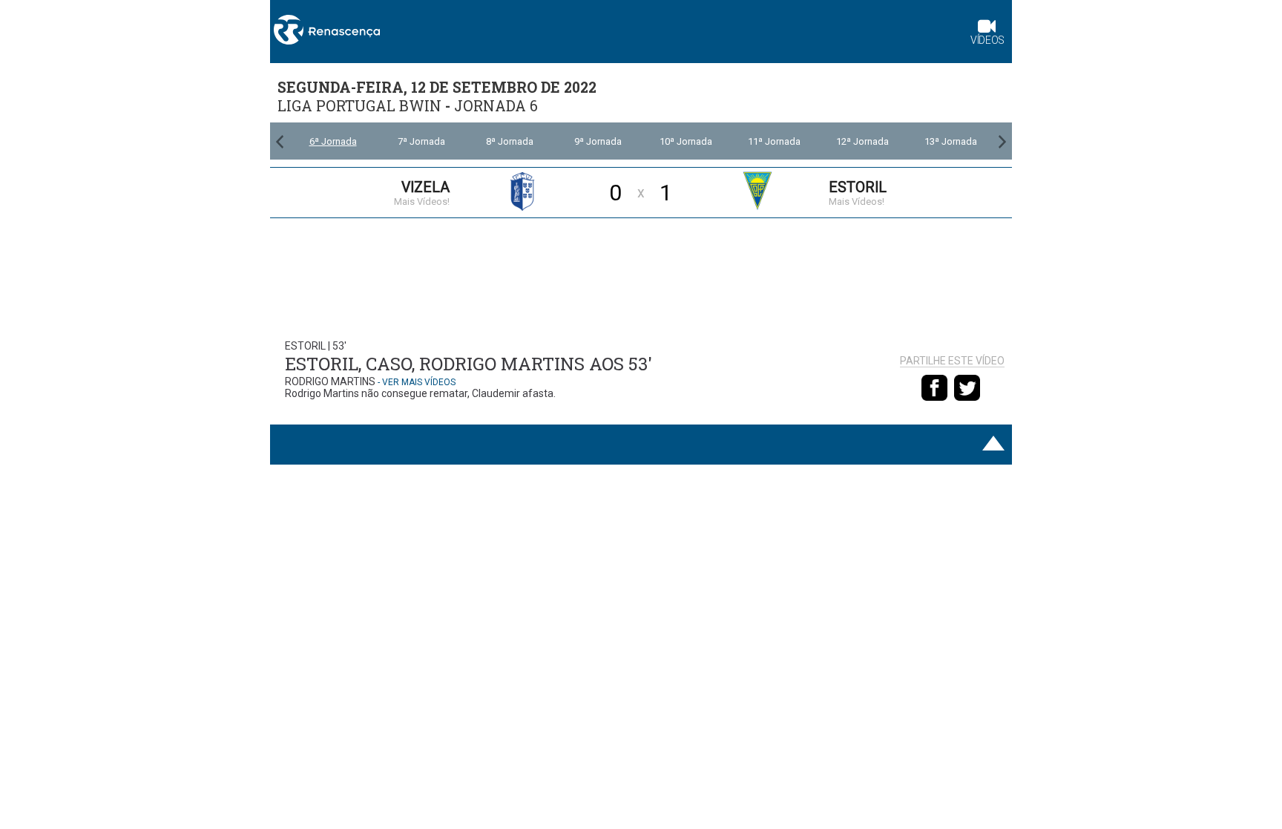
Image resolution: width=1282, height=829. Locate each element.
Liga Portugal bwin (359, 105)
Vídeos (987, 40)
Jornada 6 (496, 105)
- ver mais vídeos (417, 382)
